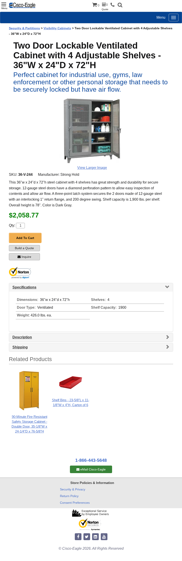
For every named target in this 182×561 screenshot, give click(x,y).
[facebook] (78, 537)
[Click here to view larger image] (92, 130)
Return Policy (69, 496)
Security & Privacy (72, 489)
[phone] (114, 5)
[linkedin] (95, 537)
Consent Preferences (75, 502)
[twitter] (86, 537)
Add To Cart (25, 238)
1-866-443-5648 (91, 460)
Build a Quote (24, 248)
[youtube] (104, 537)
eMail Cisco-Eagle (92, 469)
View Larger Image (92, 168)
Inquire (26, 257)
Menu (160, 17)
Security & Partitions (24, 28)
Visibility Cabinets (57, 28)
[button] (120, 5)
